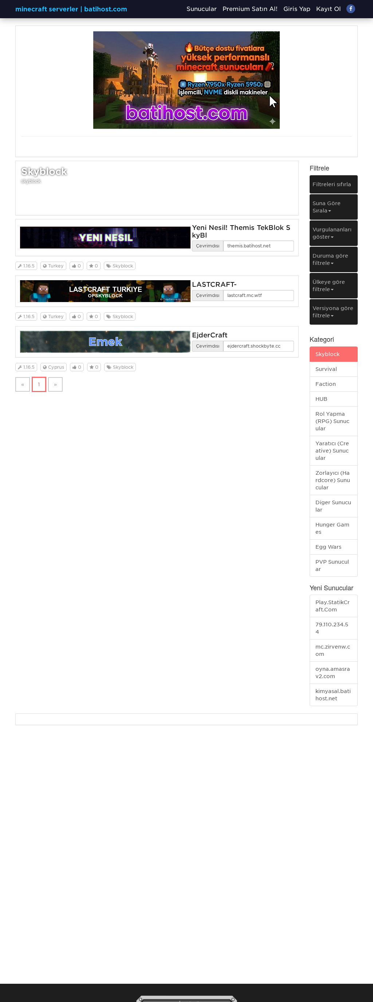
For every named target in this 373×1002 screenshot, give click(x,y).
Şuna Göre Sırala (327, 207)
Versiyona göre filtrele (333, 311)
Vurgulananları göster (332, 233)
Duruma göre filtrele (330, 259)
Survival (326, 369)
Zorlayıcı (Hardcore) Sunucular (332, 480)
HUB (321, 399)
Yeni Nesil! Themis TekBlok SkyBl (241, 231)
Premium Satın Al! (250, 8)
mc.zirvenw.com (332, 650)
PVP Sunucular (332, 565)
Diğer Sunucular (333, 506)
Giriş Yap (296, 8)
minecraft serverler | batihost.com (71, 9)
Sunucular (201, 8)
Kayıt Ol (328, 8)
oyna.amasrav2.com (332, 672)
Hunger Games (332, 528)
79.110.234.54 (331, 628)
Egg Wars (328, 547)
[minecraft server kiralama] (186, 80)
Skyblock (327, 354)
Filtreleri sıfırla (332, 184)
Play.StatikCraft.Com (332, 605)
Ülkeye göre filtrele (329, 285)
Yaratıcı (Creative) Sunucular (332, 451)
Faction (325, 384)
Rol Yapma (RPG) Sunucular (332, 421)
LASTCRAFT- (214, 284)
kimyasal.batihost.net (333, 694)
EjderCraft (210, 335)
